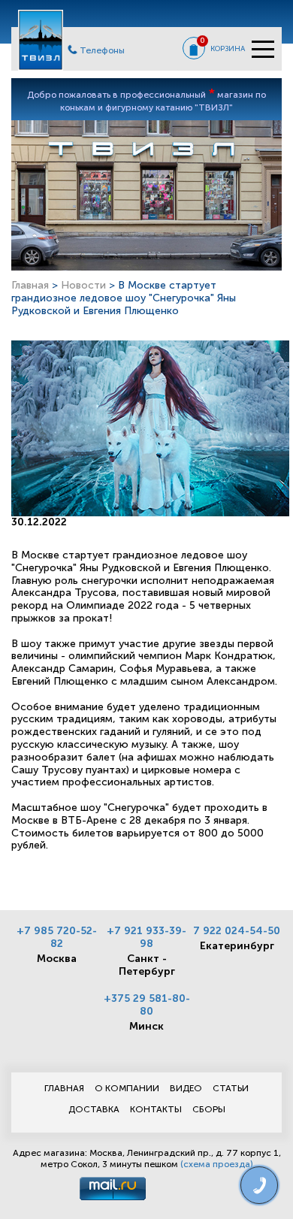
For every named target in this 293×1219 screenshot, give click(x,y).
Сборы (208, 1109)
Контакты (156, 1109)
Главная (30, 285)
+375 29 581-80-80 (147, 1005)
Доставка (93, 1109)
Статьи (231, 1088)
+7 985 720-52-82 (57, 937)
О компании (127, 1088)
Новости (83, 285)
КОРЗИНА (227, 48)
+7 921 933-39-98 (146, 937)
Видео (186, 1088)
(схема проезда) (216, 1164)
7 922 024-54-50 (236, 930)
